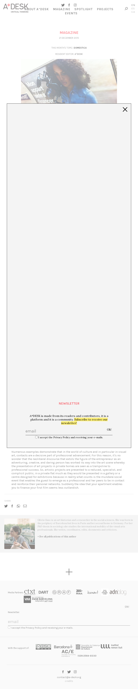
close (125, 109)
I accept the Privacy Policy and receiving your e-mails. (70, 437)
